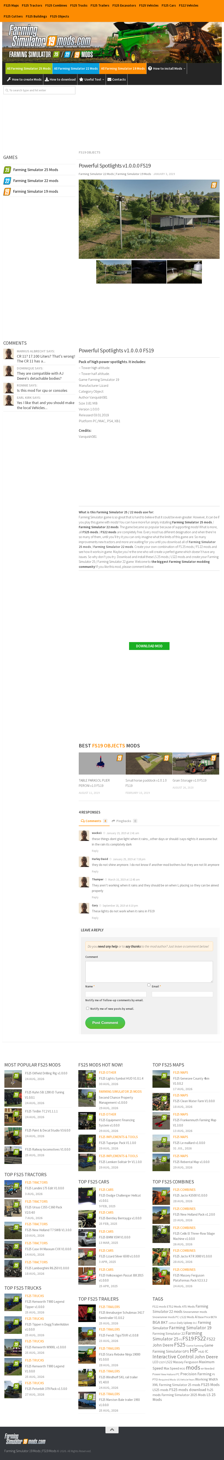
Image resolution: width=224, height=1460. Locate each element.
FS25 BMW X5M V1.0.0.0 (114, 1237)
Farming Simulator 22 (168, 1333)
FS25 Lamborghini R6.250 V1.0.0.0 (47, 1268)
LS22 (168, 1362)
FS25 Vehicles (149, 5)
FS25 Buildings (36, 16)
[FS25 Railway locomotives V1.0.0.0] (13, 1155)
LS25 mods (160, 1390)
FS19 (188, 1338)
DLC (195, 1322)
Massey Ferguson (185, 1362)
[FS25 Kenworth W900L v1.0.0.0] (13, 1347)
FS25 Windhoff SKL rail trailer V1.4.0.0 (118, 1379)
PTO (155, 1379)
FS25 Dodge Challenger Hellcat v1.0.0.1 (120, 1197)
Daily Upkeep (184, 1323)
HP (194, 1350)
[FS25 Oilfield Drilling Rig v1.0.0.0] (13, 1079)
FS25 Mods (210, 1384)
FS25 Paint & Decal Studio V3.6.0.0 (47, 1130)
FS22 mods (159, 1306)
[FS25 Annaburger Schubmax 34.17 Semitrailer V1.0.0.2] (87, 1313)
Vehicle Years (187, 1379)
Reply (95, 851)
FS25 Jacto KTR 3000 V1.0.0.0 (192, 1256)
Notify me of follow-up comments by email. (114, 1000)
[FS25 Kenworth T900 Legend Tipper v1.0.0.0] (13, 1302)
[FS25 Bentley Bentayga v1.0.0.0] (87, 1219)
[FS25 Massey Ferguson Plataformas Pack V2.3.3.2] (161, 1276)
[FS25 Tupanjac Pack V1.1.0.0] (87, 1143)
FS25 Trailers (100, 5)
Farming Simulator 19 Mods (22, 1451)
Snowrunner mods (195, 1312)
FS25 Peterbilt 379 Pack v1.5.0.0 (46, 1389)
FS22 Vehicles (188, 5)
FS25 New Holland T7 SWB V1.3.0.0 (48, 1230)
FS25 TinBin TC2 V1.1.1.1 (41, 1111)
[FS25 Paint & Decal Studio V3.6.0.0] (13, 1136)
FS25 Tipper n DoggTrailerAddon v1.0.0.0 (47, 1326)
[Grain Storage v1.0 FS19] (196, 763)
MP (202, 1368)
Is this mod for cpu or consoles (42, 390)
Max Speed (171, 1368)
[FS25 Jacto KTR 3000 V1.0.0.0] (161, 1257)
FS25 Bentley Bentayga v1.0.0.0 (120, 1218)
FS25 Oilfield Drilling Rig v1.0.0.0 (46, 1073)
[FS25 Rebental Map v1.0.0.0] (161, 1162)
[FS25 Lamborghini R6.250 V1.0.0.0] (13, 1268)
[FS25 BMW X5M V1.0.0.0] (87, 1238)
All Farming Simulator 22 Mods (76, 68)
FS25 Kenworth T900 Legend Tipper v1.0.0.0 (44, 1304)
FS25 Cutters (13, 16)
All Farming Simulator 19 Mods (123, 68)
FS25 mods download (187, 1389)
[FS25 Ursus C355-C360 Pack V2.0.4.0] (13, 1208)
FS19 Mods (49, 1451)
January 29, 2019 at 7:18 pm (129, 859)
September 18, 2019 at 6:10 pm (120, 905)
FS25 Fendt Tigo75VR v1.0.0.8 (118, 1335)
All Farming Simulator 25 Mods (29, 68)
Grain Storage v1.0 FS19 (189, 780)
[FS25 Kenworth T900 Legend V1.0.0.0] (13, 1366)
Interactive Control (173, 1356)
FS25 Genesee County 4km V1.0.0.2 (191, 1081)
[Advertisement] (149, 116)
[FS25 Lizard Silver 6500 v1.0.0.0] (87, 1257)
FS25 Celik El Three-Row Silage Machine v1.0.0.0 (194, 1236)
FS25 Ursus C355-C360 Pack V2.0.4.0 (43, 1209)
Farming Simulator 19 (190, 1328)
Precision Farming (196, 1373)
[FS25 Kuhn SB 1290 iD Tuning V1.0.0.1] (13, 1098)
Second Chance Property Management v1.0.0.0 (116, 1100)
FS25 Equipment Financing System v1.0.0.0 (117, 1122)
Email (156, 986)
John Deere (206, 1357)
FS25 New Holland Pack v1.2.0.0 (194, 1214)
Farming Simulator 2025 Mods (183, 1395)
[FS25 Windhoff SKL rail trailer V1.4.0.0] (87, 1377)
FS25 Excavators (124, 5)
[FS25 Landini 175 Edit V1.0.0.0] (13, 1189)
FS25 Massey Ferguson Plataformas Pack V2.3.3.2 (190, 1277)
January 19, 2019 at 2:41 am (123, 833)
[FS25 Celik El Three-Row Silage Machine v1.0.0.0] (161, 1234)
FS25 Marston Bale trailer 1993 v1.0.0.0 (119, 1402)
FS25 (180, 1344)
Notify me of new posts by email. (112, 1009)
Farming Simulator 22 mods (180, 1309)
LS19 (162, 1362)
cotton (172, 1322)
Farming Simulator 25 (177, 1336)
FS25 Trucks (79, 5)
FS (180, 1339)
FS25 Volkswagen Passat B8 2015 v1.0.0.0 (121, 1277)
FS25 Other (107, 1072)
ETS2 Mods (174, 1306)
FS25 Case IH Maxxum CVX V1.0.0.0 (48, 1249)
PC (178, 1374)
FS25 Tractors (32, 5)
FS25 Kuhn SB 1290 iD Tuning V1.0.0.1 (44, 1094)
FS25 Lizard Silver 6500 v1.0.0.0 (119, 1256)
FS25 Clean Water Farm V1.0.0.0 (194, 1101)
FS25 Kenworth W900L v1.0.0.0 (45, 1347)
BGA (156, 1322)
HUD (201, 1352)
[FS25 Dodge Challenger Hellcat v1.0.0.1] (87, 1196)
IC (206, 1351)
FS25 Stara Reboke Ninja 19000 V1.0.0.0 (119, 1356)
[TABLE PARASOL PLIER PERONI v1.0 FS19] (102, 763)
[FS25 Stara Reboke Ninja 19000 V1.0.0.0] (87, 1355)
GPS (185, 1351)
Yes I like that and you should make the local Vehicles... (45, 405)
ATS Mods (188, 1306)
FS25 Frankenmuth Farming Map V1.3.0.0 (194, 1122)
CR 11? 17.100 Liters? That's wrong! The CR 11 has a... (46, 359)
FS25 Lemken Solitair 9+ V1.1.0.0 (120, 1162)
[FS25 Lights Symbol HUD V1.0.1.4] (87, 1079)
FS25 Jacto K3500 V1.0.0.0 (190, 1195)
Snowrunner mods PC (165, 1317)
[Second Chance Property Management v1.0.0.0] (87, 1098)
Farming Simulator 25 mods (179, 1384)
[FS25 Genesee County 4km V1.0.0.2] (161, 1079)
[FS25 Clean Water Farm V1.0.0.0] (161, 1101)
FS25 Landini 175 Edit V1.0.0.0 (44, 1188)
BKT (164, 1322)
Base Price (204, 1317)
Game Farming (195, 1345)
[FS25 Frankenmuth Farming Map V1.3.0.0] (161, 1121)
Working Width (206, 1379)
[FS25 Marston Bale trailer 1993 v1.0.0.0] (87, 1400)
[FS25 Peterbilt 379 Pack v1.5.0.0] (13, 1389)
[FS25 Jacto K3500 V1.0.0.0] (161, 1196)
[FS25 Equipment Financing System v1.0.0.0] (87, 1121)
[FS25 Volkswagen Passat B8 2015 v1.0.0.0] (87, 1276)
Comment (91, 957)
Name (90, 986)
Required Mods (167, 1379)
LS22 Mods (187, 1317)
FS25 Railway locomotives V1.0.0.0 (47, 1149)
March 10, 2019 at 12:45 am (124, 879)
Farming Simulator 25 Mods (120, 1091)
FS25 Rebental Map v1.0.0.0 (191, 1162)
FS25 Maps (11, 5)
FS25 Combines (56, 5)
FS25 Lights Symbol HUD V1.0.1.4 (121, 1078)
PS (213, 1374)
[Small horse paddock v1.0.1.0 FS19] (149, 763)
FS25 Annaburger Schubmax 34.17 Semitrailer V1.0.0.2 (121, 1315)
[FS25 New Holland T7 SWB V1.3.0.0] (13, 1230)
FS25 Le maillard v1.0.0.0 (189, 1143)
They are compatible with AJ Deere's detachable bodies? (40, 376)
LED (155, 1362)
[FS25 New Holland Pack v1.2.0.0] (161, 1215)
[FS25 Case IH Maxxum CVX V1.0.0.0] (13, 1249)
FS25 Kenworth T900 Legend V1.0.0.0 (44, 1368)
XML (155, 1385)
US (178, 1379)
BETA (214, 1317)
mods (193, 1367)
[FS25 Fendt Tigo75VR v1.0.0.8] (87, 1336)
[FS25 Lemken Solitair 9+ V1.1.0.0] (87, 1162)
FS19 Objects (89, 152)
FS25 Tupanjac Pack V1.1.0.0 (117, 1143)
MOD (182, 1368)
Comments (96, 821)
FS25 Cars (169, 5)
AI (196, 1317)
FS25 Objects (59, 16)
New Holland (168, 1374)
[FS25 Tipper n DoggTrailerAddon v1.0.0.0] (13, 1325)
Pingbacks (126, 821)
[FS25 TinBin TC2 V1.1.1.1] (13, 1117)
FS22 (200, 1338)
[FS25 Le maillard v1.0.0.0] (161, 1143)
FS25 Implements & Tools (118, 1137)
